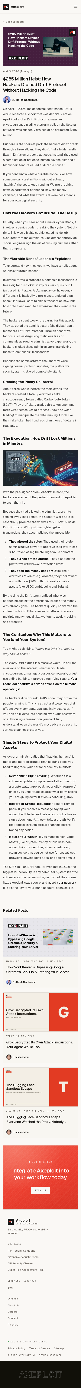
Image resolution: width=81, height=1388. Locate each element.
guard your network (62, 882)
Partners (13, 1324)
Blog (10, 1287)
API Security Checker (21, 1263)
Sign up (40, 1190)
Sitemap (59, 1348)
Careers (13, 1311)
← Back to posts (13, 21)
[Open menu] (75, 7)
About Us (13, 1305)
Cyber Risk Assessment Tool (26, 1269)
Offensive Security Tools (23, 1257)
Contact (13, 1318)
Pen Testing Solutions (21, 1250)
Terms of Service (39, 1348)
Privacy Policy (16, 1348)
